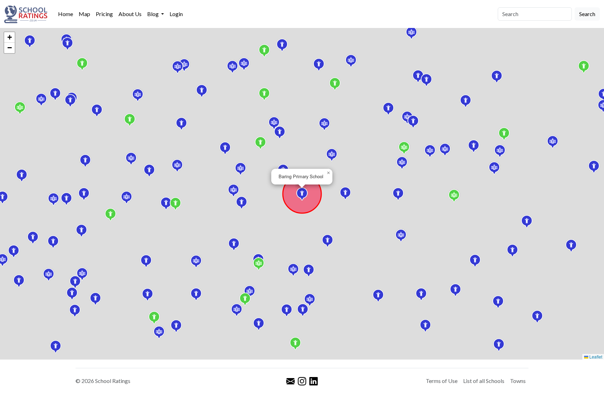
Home (65, 13)
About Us (130, 13)
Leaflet (595, 357)
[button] (388, 108)
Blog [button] (153, 13)
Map (84, 13)
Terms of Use (442, 380)
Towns (518, 380)
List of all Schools (483, 380)
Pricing (104, 13)
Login (176, 13)
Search (587, 13)
